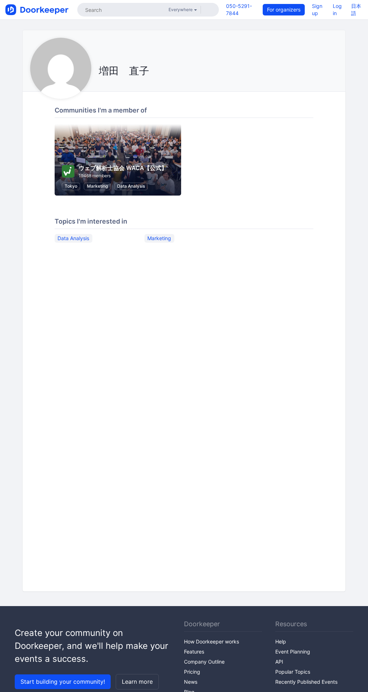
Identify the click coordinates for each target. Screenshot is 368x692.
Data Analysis (131, 186)
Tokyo (71, 186)
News (190, 682)
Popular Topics (292, 672)
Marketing (97, 186)
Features (194, 652)
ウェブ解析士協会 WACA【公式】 (123, 167)
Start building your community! (62, 681)
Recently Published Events (306, 682)
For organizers (283, 9)
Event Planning (292, 652)
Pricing (192, 672)
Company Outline (204, 662)
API (279, 662)
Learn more (137, 681)
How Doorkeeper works (211, 641)
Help (280, 641)
